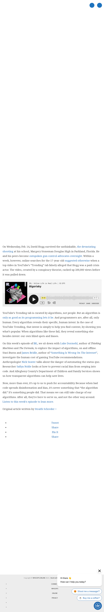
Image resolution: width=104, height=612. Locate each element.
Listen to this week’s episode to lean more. (28, 401)
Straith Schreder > (46, 409)
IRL (35, 343)
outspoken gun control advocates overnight (55, 256)
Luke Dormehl (69, 343)
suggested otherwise (77, 260)
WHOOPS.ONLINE (39, 578)
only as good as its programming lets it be (28, 317)
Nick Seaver (29, 361)
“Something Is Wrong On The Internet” (73, 352)
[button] (55, 422)
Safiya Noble (24, 366)
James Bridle (29, 352)
